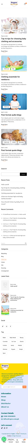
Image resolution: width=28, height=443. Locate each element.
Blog (2, 256)
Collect (14, 142)
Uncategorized (16, 107)
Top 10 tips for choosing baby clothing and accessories (13, 40)
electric (22, 341)
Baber (4, 338)
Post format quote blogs (11, 150)
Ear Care (14, 341)
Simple (21, 349)
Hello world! (5, 184)
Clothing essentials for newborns (10, 78)
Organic (13, 349)
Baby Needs (13, 338)
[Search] (25, 243)
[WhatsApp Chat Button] (4, 439)
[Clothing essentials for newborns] (14, 56)
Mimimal (5, 349)
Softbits (9, 436)
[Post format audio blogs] (14, 94)
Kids (22, 31)
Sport (4, 353)
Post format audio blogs (11, 115)
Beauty (21, 338)
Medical (20, 345)
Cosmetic (5, 341)
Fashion (5, 345)
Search (4, 169)
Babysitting (6, 31)
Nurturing (21, 142)
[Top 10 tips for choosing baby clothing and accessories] (14, 18)
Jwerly (12, 345)
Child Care (15, 31)
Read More (4, 51)
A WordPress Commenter (10, 214)
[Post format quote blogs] (14, 130)
